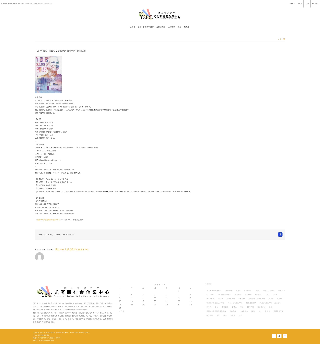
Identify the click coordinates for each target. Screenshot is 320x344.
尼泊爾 (270, 298)
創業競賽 (238, 294)
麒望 (240, 315)
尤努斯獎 (241, 298)
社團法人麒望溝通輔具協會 (216, 311)
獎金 (242, 307)
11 (131, 298)
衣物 (260, 311)
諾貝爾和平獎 (278, 311)
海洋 (216, 307)
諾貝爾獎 (209, 315)
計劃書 (267, 311)
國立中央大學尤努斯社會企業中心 (48, 220)
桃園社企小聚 (251, 303)
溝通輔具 (225, 307)
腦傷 (253, 311)
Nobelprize (247, 290)
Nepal (238, 290)
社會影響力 (244, 311)
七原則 (257, 290)
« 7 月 (121, 311)
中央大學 (281, 290)
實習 (275, 294)
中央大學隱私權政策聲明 (41, 335)
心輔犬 (279, 298)
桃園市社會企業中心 (235, 303)
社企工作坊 (261, 307)
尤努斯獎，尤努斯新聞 (256, 298)
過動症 (232, 315)
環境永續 (250, 307)
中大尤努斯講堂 (268, 290)
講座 (225, 315)
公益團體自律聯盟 (224, 294)
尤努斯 (220, 298)
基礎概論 (248, 294)
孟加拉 (267, 294)
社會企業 (233, 311)
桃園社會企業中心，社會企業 (270, 303)
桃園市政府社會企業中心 (215, 303)
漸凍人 (234, 307)
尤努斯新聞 (231, 298)
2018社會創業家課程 (213, 290)
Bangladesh (229, 290)
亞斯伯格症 (210, 294)
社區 (270, 307)
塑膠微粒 (258, 294)
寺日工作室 (210, 298)
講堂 (218, 315)
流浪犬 (208, 307)
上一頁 (282, 39)
